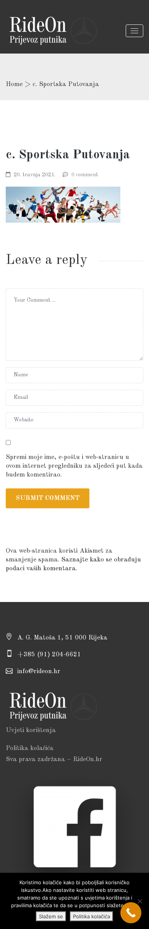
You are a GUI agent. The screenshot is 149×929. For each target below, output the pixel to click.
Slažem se (51, 916)
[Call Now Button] (130, 912)
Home (14, 84)
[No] (139, 901)
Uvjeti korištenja (31, 730)
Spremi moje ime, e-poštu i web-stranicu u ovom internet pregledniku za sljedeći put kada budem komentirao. (74, 466)
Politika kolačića (29, 748)
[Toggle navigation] (134, 30)
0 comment (84, 174)
